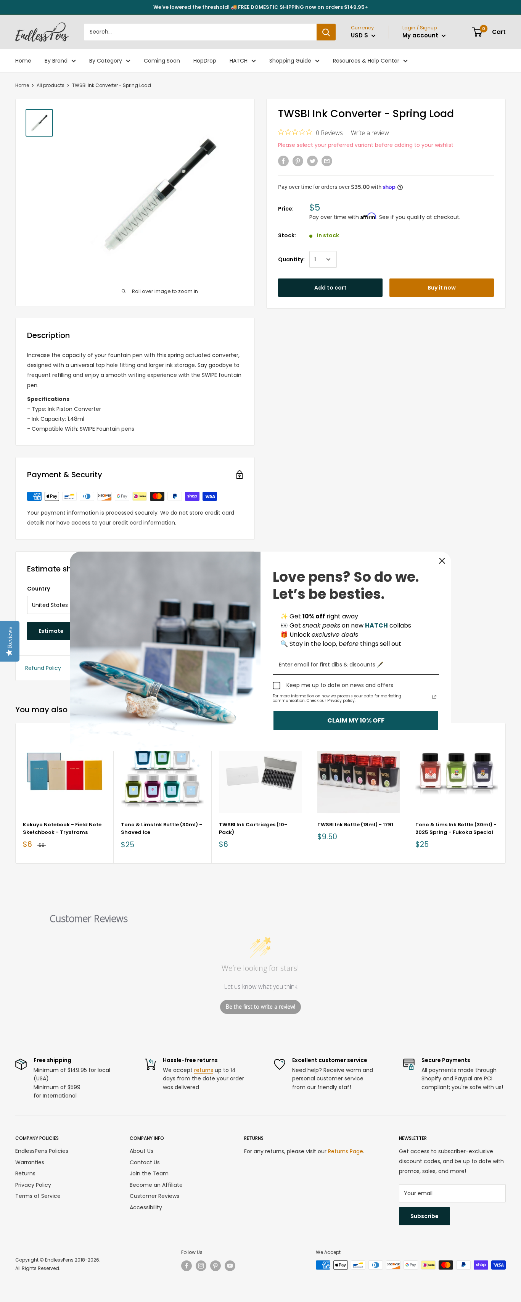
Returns (25, 1173)
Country (38, 588)
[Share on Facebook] (283, 161)
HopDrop (204, 60)
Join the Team (149, 1173)
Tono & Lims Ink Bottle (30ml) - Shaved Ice (161, 828)
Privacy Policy (33, 1185)
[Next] (506, 793)
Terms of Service (38, 1196)
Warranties (29, 1162)
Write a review (370, 132)
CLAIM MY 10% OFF (355, 720)
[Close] (442, 561)
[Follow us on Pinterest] (215, 1265)
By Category (105, 60)
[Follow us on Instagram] (201, 1265)
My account (421, 35)
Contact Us (145, 1162)
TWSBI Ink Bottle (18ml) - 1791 (355, 824)
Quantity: (291, 259)
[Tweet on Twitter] (312, 161)
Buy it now (442, 287)
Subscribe (424, 1216)
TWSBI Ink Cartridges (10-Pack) (253, 828)
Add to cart (330, 287)
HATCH (239, 60)
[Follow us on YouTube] (230, 1265)
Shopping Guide (290, 60)
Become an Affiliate (156, 1185)
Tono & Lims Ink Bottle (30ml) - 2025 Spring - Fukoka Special (456, 828)
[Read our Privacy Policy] (434, 697)
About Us (141, 1151)
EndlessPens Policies (41, 1151)
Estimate (51, 631)
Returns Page (345, 1151)
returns (203, 1070)
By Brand (56, 60)
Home (23, 60)
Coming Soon (162, 60)
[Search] (326, 32)
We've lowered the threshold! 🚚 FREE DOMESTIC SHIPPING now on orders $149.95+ (260, 7)
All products (50, 85)
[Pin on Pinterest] (298, 161)
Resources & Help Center (366, 60)
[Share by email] (327, 161)
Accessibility (146, 1207)
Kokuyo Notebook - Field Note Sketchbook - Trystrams (62, 828)
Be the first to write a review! (260, 1006)
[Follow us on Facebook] (186, 1265)
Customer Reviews (154, 1196)
